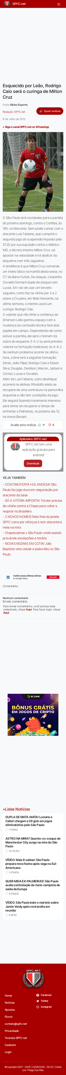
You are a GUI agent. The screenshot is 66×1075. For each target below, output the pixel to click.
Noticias (10, 1002)
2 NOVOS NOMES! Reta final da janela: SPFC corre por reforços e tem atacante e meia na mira (32, 522)
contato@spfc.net (16, 1023)
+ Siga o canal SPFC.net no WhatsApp (26, 127)
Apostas (10, 1009)
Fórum (8, 1016)
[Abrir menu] (58, 4)
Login (8, 1052)
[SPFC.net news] (33, 577)
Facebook (45, 995)
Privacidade (12, 1030)
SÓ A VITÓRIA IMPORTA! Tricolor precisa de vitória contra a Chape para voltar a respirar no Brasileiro (32, 506)
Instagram (46, 1006)
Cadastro (10, 1045)
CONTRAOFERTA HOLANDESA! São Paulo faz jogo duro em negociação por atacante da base (30, 489)
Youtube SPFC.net (16, 1038)
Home (8, 995)
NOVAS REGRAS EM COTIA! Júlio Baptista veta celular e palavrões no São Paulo (31, 549)
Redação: (14, 111)
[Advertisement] (33, 43)
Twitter (44, 1000)
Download (33, 463)
